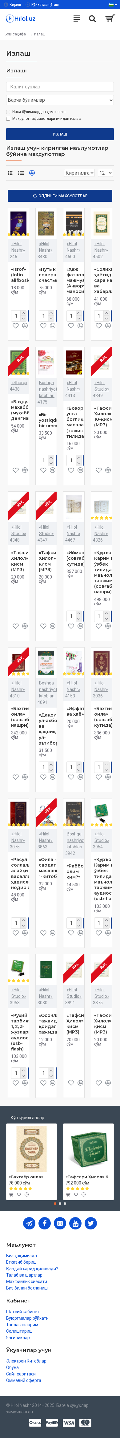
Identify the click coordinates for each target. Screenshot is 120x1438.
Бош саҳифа (15, 34)
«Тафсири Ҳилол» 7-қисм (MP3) (106, 1024)
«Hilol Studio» (101, 386)
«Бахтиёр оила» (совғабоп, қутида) (106, 717)
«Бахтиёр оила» (26, 1176)
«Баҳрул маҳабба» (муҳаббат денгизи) (23, 410)
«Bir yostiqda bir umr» (49, 420)
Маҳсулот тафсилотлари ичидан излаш (46, 118)
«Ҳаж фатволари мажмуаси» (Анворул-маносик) (79, 280)
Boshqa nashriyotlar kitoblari (50, 389)
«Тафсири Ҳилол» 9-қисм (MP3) (23, 561)
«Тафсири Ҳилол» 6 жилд (88, 1176)
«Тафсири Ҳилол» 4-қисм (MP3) (78, 1024)
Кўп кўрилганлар (27, 1117)
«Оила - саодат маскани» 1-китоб (50, 868)
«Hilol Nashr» (18, 247)
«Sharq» (19, 382)
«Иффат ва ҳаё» (75, 711)
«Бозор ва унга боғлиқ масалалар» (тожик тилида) (80, 422)
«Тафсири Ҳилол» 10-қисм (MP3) (106, 416)
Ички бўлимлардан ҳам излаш (39, 112)
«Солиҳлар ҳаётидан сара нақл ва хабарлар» (106, 280)
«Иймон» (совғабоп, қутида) (78, 558)
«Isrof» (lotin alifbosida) (23, 274)
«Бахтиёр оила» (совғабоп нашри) (23, 717)
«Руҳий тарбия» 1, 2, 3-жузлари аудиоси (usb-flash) (21, 1032)
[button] (55, 1203)
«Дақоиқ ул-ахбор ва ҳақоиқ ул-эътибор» (50, 729)
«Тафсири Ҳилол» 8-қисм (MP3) (50, 561)
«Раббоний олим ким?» (79, 871)
